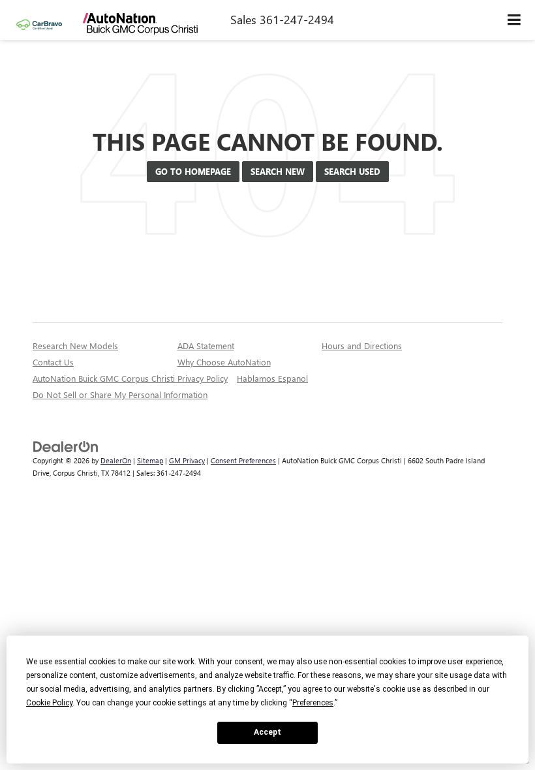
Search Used (352, 171)
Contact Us (53, 361)
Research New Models (75, 345)
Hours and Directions (362, 345)
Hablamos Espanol (272, 378)
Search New (278, 171)
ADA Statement (205, 345)
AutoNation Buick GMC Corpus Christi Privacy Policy (130, 378)
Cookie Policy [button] (49, 702)
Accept (267, 732)
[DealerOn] (66, 446)
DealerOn (115, 460)
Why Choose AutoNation (224, 361)
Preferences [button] (312, 702)
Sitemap (150, 460)
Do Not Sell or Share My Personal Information (120, 394)
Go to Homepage (193, 171)
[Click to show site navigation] (514, 20)
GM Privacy (187, 460)
